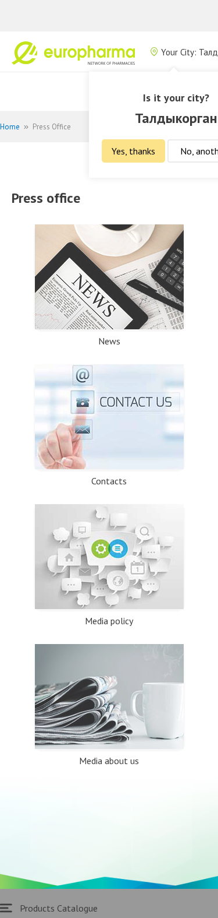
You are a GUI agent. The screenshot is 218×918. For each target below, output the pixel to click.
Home (10, 127)
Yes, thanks (133, 151)
